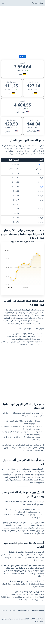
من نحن (4, 610)
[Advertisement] (22, 29)
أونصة (41, 164)
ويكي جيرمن (37, 3)
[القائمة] (3, 3)
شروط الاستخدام (23, 610)
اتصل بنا (12, 610)
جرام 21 (40, 186)
